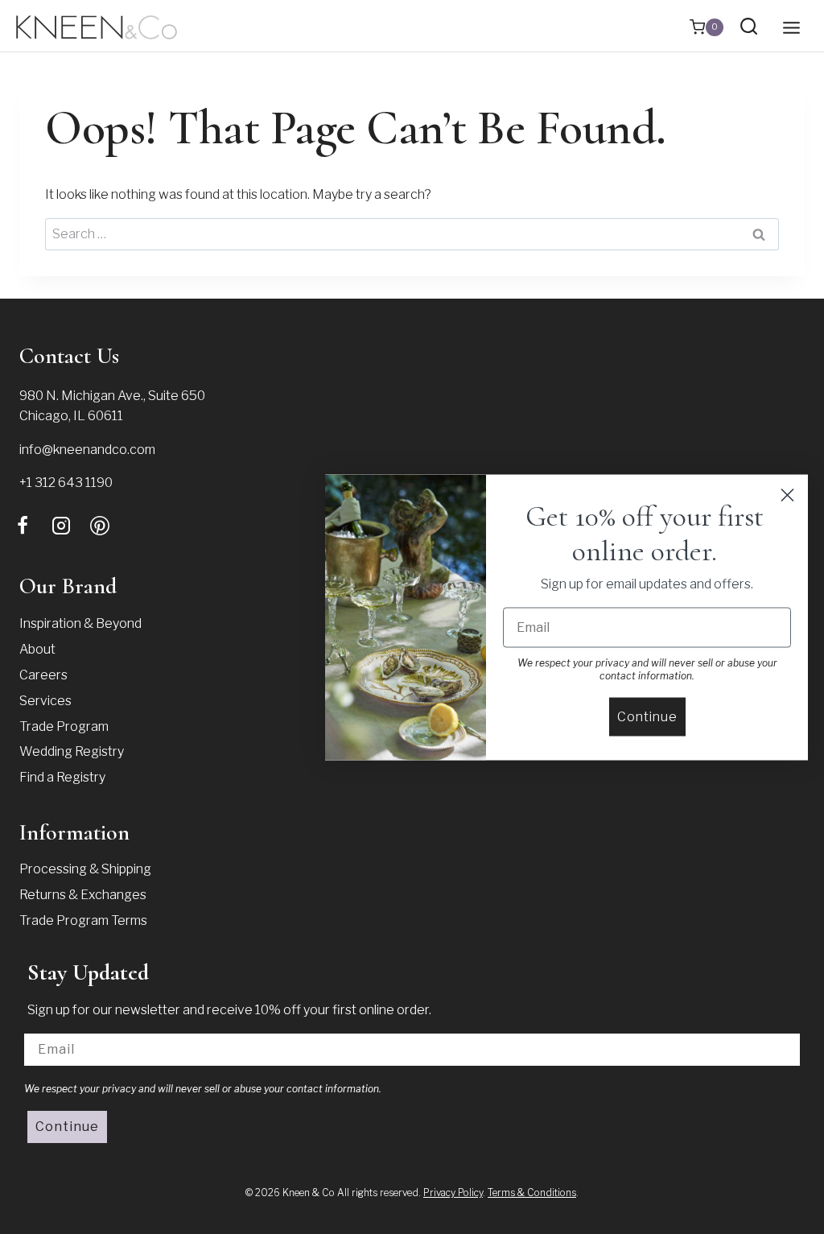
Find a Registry (62, 777)
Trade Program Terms (83, 920)
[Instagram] (61, 525)
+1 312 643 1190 (66, 482)
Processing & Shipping (85, 869)
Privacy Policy (453, 1193)
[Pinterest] (99, 525)
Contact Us (69, 355)
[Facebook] (22, 525)
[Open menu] (791, 27)
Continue (67, 1126)
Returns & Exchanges (82, 894)
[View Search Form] (748, 27)
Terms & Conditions (532, 1193)
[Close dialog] (787, 495)
